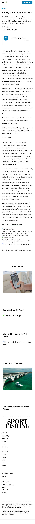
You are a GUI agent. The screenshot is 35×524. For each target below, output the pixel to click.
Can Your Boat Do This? (13, 310)
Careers (4, 444)
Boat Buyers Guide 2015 (14, 250)
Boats (4, 8)
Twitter (3, 460)
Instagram (4, 463)
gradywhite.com (16, 225)
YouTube (4, 465)
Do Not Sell (5, 446)
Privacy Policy (5, 436)
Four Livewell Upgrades (13, 363)
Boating (4, 476)
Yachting (4, 492)
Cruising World (6, 479)
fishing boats (26, 250)
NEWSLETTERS (27, 2)
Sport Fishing (5, 487)
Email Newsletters (6, 454)
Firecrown (20, 511)
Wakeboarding (5, 490)
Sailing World (5, 482)
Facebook (4, 457)
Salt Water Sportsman (7, 484)
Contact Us (4, 441)
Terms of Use (5, 438)
